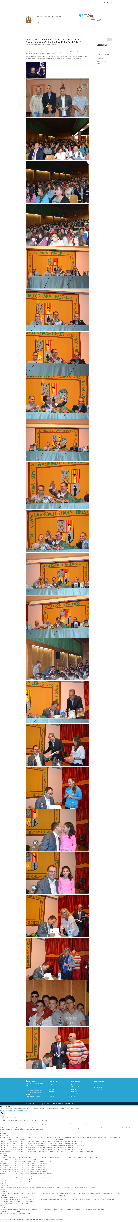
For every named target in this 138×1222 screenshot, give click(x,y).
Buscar (109, 40)
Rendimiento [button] (3, 1184)
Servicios (58, 16)
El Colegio (51, 1084)
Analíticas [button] (2, 1189)
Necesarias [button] (3, 1131)
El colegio (38, 16)
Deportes (99, 63)
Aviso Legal (46, 1103)
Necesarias (5, 1133)
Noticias (38, 22)
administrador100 (32, 44)
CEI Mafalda (51, 1091)
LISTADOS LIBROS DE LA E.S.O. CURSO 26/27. (34, 1090)
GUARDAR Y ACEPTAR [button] (6, 1221)
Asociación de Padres (53, 1086)
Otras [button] (1, 1215)
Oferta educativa (48, 16)
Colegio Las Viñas (51, 44)
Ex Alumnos (51, 1089)
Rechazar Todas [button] (14, 1110)
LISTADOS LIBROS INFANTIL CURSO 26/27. (33, 1096)
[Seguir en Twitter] (107, 2)
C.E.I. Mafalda (100, 58)
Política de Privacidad (57, 1103)
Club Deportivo (52, 1093)
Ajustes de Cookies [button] (5, 1110)
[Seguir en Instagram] (111, 2)
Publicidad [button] (2, 1205)
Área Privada (51, 1096)
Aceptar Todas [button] (23, 1110)
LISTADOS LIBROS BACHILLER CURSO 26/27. (34, 1087)
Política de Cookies (70, 1103)
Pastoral (99, 66)
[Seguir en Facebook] (104, 2)
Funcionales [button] (3, 1153)
